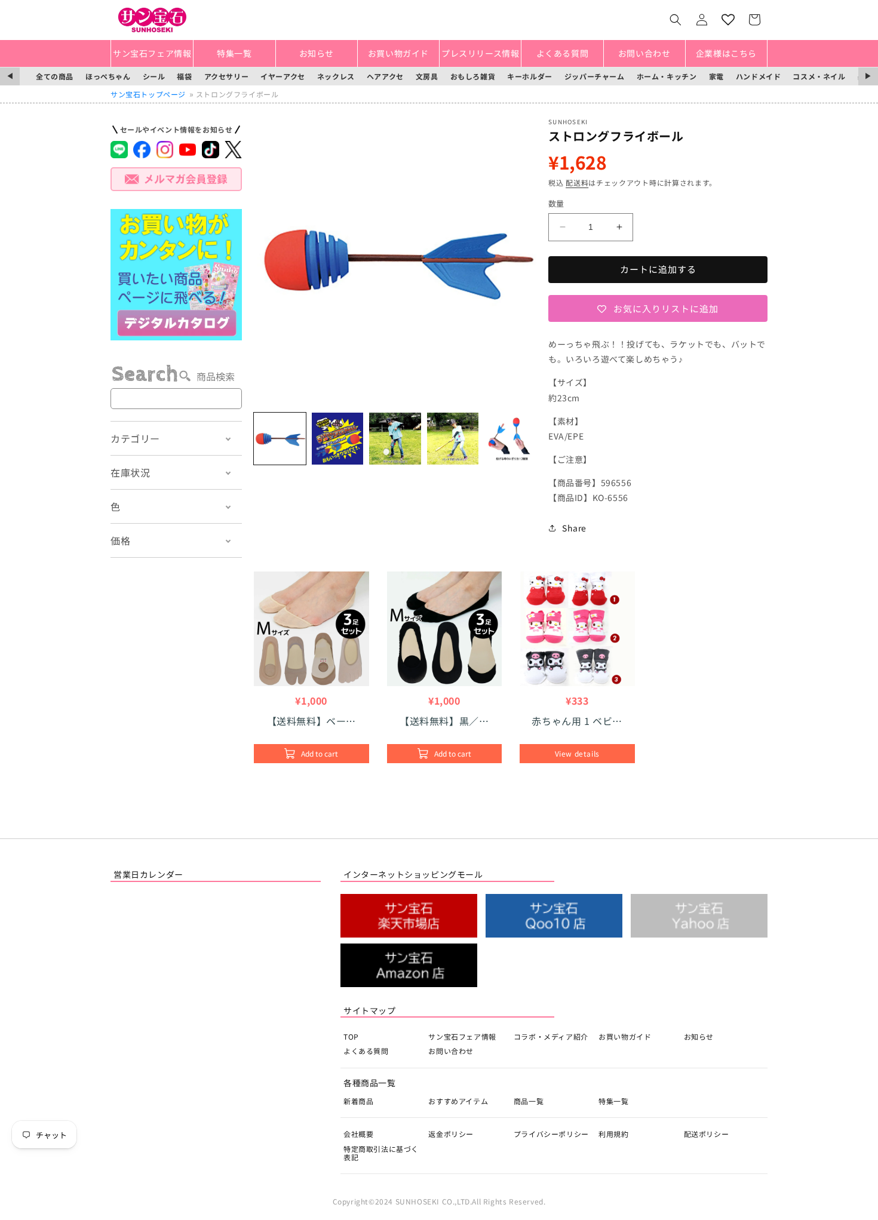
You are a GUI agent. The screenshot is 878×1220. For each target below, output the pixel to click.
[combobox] (176, 398)
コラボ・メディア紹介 (551, 1036)
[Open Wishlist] (728, 20)
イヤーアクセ (282, 76)
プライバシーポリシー (551, 1134)
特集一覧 (613, 1101)
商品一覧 (529, 1101)
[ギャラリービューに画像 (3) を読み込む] (395, 439)
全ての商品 (54, 76)
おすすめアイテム (458, 1101)
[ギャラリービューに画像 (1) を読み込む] (280, 439)
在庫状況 (130, 472)
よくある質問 (366, 1051)
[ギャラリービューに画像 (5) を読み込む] (510, 439)
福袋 (184, 76)
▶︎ (868, 76)
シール (154, 76)
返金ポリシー (451, 1134)
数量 (556, 203)
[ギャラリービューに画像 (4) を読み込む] (453, 439)
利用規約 (613, 1134)
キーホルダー (529, 76)
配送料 (577, 182)
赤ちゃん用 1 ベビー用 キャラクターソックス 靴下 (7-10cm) (577, 720)
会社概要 (358, 1134)
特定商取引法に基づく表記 (381, 1153)
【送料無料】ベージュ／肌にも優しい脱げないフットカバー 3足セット (312, 720)
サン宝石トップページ (148, 94)
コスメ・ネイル (819, 76)
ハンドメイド (758, 76)
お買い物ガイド (624, 1036)
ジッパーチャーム (594, 76)
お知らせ (699, 1036)
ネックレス (336, 76)
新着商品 (358, 1101)
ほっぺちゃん (108, 76)
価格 (120, 540)
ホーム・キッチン (667, 76)
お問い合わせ (451, 1051)
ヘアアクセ (385, 76)
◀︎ (10, 76)
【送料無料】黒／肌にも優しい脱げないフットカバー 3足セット (444, 720)
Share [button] (574, 528)
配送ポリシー (706, 1134)
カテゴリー (135, 438)
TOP (351, 1036)
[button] (675, 20)
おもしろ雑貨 (473, 76)
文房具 (427, 76)
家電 (716, 76)
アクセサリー (226, 76)
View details (577, 753)
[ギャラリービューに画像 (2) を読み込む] (338, 439)
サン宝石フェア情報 (462, 1036)
